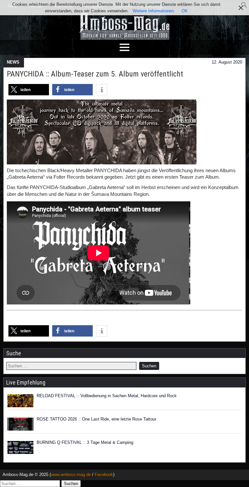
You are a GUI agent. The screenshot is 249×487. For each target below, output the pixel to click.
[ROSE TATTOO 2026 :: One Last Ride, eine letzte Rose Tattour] (20, 424)
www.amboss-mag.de (71, 474)
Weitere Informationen (153, 10)
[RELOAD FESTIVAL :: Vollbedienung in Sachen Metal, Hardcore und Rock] (20, 400)
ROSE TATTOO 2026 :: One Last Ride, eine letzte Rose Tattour (96, 419)
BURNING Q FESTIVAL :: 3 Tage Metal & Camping (85, 442)
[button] (244, 6)
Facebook (104, 474)
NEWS (13, 62)
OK (185, 10)
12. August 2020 (227, 62)
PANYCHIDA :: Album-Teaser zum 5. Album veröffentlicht (95, 73)
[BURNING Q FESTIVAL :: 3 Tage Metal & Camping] (20, 447)
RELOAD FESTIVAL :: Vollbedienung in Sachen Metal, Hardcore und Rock (107, 395)
